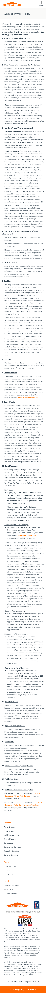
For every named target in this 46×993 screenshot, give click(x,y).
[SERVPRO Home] (12, 4)
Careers (7, 870)
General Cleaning (11, 855)
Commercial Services (12, 847)
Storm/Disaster (10, 839)
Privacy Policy (9, 889)
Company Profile (10, 866)
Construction (9, 843)
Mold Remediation (11, 835)
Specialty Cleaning (11, 851)
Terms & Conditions (11, 885)
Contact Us (8, 874)
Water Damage (10, 827)
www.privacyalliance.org (28, 397)
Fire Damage (9, 831)
